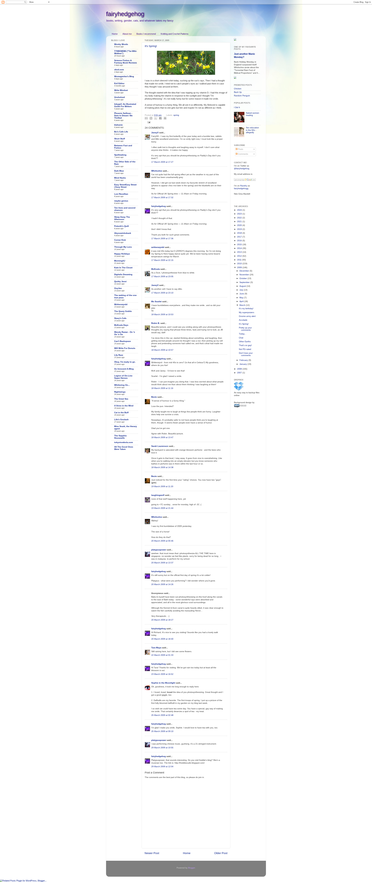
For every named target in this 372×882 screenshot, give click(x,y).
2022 (239, 218)
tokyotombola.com (123, 442)
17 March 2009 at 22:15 (162, 260)
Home (115, 34)
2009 (239, 267)
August (242, 286)
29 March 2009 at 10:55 (162, 748)
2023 (239, 214)
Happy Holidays (122, 254)
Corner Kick (120, 240)
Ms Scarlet (156, 301)
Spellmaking (120, 155)
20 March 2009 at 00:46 (162, 541)
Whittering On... (122, 385)
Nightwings (120, 392)
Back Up (238, 92)
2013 (239, 252)
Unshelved (119, 97)
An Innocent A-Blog (124, 369)
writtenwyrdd (157, 247)
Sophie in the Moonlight (163, 683)
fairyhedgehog (125, 13)
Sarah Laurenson (159, 446)
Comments (242, 154)
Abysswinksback (122, 233)
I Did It (237, 107)
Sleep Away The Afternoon (122, 218)
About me (127, 34)
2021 (239, 221)
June (242, 294)
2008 (239, 369)
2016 (239, 240)
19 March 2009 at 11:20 (162, 486)
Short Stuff (119, 139)
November (244, 275)
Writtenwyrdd (120, 304)
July (241, 290)
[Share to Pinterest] (165, 118)
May (241, 298)
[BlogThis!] (151, 118)
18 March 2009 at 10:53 (162, 314)
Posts (240, 149)
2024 (239, 210)
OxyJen (118, 288)
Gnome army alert (247, 316)
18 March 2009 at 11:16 (162, 388)
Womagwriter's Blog (124, 76)
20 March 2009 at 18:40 (162, 639)
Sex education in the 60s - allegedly (252, 130)
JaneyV (155, 133)
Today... (242, 334)
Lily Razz (118, 355)
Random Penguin (242, 96)
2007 (239, 373)
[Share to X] (155, 118)
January (243, 364)
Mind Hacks (120, 178)
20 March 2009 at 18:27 (162, 620)
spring (176, 115)
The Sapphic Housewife (120, 437)
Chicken (237, 89)
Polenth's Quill (121, 226)
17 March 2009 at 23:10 (162, 293)
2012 (239, 256)
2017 (239, 237)
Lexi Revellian (121, 194)
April (241, 301)
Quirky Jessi (120, 281)
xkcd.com (119, 70)
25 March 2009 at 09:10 (162, 731)
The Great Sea (121, 399)
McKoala (155, 269)
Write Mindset (121, 90)
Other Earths (245, 341)
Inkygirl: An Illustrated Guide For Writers (125, 105)
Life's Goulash (121, 419)
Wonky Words (121, 44)
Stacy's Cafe (120, 318)
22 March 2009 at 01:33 (162, 655)
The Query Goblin (123, 311)
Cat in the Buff (121, 412)
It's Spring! (151, 46)
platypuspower (158, 550)
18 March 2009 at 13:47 (162, 437)
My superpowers (246, 312)
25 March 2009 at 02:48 (162, 715)
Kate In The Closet (123, 268)
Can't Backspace (122, 341)
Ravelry (243, 186)
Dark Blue (119, 171)
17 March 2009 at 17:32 (162, 197)
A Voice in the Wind (123, 406)
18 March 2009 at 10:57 (162, 350)
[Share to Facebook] (160, 118)
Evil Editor (119, 83)
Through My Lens (123, 247)
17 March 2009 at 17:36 (162, 238)
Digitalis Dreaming (123, 274)
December (244, 271)
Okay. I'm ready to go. (125, 362)
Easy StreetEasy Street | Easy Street (125, 186)
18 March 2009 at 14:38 (162, 467)
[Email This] (146, 118)
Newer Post (152, 853)
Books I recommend (146, 34)
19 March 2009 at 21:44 (162, 508)
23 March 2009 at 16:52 (162, 674)
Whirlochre (156, 171)
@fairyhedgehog (241, 168)
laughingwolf (157, 495)
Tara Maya (156, 648)
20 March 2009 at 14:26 (162, 584)
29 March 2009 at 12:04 (162, 766)
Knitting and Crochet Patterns (174, 34)
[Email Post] (148, 122)
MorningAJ (119, 261)
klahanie (118, 125)
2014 (239, 248)
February (243, 360)
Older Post (220, 853)
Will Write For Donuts (124, 348)
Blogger (191, 868)
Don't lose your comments (246, 354)
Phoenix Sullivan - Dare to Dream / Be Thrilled (123, 115)
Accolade (243, 320)
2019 (239, 229)
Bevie (154, 397)
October (243, 278)
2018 (239, 233)
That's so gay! (245, 345)
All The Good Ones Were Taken (123, 448)
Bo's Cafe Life (121, 132)
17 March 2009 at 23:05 (162, 276)
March (242, 305)
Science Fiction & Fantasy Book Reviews (125, 61)
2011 (239, 260)
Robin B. (155, 323)
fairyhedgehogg (241, 188)
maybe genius (121, 201)
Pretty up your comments (245, 329)
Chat (241, 338)
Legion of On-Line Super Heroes (123, 377)
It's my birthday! (246, 308)
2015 (239, 244)
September (244, 282)
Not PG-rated (245, 349)
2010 (239, 263)
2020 (239, 225)
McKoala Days (121, 325)
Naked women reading (252, 114)
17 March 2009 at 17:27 (162, 162)
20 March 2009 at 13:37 (162, 563)
